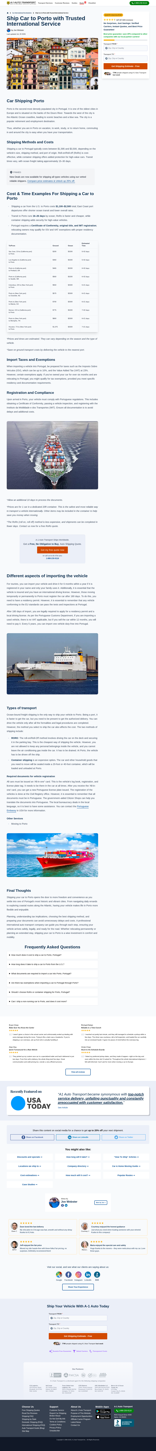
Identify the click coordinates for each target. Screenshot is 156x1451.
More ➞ (101, 1202)
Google (59, 1280)
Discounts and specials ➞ (29, 1157)
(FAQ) (40, 1422)
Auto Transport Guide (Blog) (33, 1428)
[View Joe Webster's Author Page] (54, 1202)
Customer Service (57, 1410)
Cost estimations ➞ (29, 1175)
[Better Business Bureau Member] (124, 1423)
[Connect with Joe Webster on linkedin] (66, 1205)
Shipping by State (29, 1419)
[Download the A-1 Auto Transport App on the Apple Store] (103, 1417)
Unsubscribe (55, 1431)
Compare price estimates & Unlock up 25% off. (51, 181)
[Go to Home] (8, 13)
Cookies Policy (56, 1425)
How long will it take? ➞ (78, 1157)
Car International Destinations (22, 13)
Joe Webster (19, 30)
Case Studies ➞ (29, 1184)
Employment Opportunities (81, 1416)
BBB (97, 1280)
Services (45, 3)
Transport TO (109, 54)
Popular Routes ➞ (126, 1175)
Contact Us (75, 1425)
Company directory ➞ (78, 1166)
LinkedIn (87, 1280)
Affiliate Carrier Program (80, 1419)
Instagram (78, 1280)
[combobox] (125, 48)
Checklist (92, 3)
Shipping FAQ (27, 1416)
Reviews (62, 3)
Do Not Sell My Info (57, 1419)
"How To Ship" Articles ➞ (126, 1157)
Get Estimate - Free (125, 66)
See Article (63, 1107)
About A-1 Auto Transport (81, 1410)
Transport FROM (110, 44)
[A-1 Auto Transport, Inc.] (21, 3)
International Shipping (31, 1425)
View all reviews (78, 1072)
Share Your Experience (78, 1287)
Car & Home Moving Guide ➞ (126, 1166)
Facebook (69, 1280)
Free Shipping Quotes (31, 1410)
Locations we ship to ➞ (29, 1166)
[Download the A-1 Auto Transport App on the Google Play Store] (103, 1411)
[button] (139, 3)
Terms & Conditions (57, 1422)
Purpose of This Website (81, 1413)
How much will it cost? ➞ (78, 1175)
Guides (74, 3)
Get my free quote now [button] (52, 550)
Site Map (25, 1431)
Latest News (76, 1422)
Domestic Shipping (30, 1422)
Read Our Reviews (29, 1413)
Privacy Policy (55, 1428)
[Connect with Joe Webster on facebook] (62, 1205)
